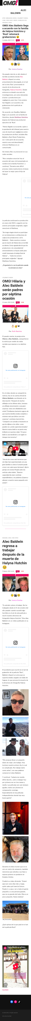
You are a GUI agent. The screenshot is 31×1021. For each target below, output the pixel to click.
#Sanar (4, 538)
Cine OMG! (9, 20)
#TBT (3, 18)
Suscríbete (5, 990)
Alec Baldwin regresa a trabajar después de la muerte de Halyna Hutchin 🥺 (14, 554)
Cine (3, 20)
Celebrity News (22, 18)
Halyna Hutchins (16, 90)
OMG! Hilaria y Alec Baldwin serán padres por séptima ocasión (13, 290)
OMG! (10, 22)
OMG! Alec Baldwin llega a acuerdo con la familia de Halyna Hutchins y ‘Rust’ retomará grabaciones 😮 (15, 31)
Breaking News (11, 18)
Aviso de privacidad (6, 1016)
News (15, 20)
